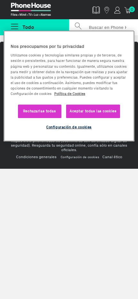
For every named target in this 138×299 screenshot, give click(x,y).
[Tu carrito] (128, 10)
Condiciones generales (36, 157)
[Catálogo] (96, 10)
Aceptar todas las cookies (93, 111)
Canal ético (112, 157)
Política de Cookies (69, 93)
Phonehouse (37, 11)
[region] (69, 85)
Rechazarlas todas (39, 111)
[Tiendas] (106, 10)
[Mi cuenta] (117, 10)
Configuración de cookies (80, 157)
